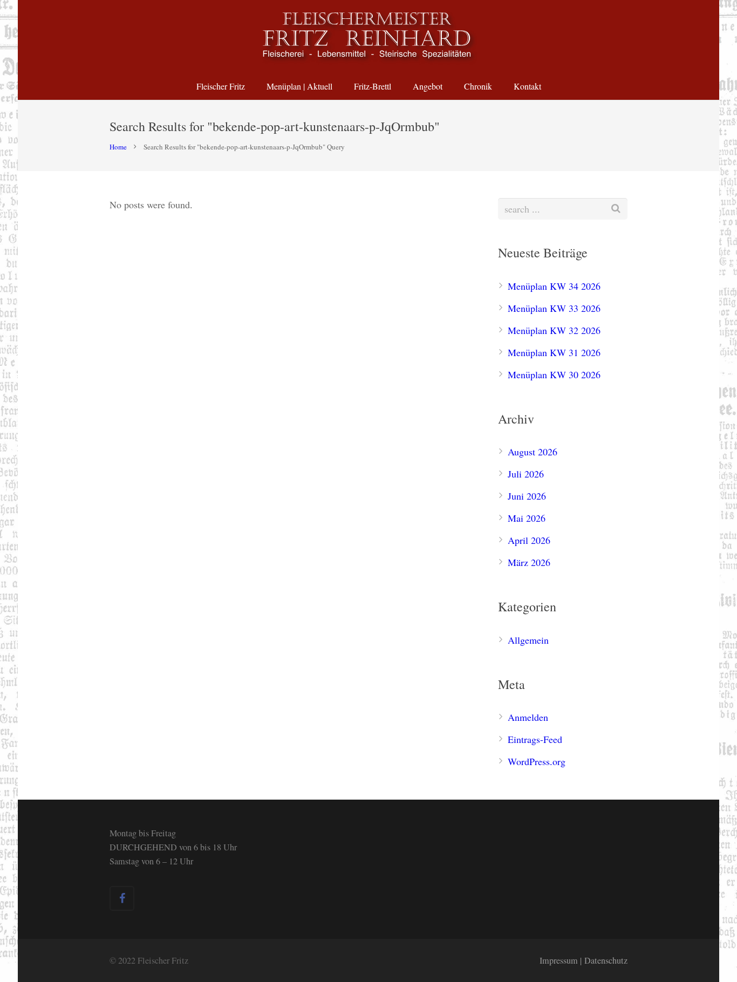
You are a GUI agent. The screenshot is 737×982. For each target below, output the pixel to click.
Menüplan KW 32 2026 (554, 330)
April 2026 (529, 540)
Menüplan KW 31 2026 (554, 352)
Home (118, 147)
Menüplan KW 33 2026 (554, 308)
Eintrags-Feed (535, 739)
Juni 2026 (527, 495)
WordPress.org (536, 761)
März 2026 (529, 562)
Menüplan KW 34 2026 (554, 285)
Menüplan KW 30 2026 (554, 374)
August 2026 (532, 451)
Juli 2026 (526, 473)
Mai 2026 (526, 518)
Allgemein (528, 639)
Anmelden (528, 717)
